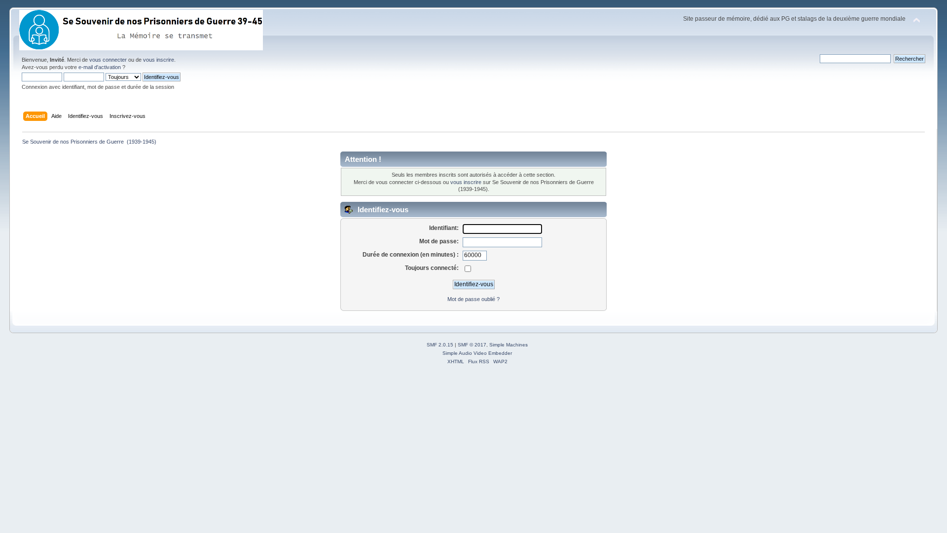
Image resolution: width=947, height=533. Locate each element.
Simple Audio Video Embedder (477, 353)
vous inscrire (158, 60)
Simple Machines (508, 344)
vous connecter (108, 60)
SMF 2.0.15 (440, 344)
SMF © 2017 (472, 344)
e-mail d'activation (99, 67)
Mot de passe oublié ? (473, 299)
